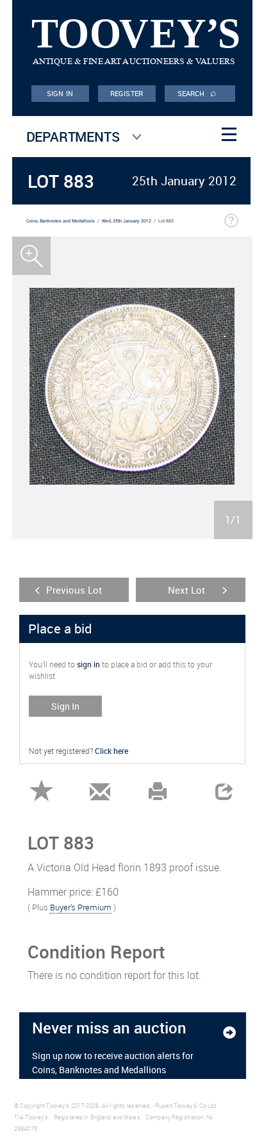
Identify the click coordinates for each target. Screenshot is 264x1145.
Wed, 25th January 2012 (126, 221)
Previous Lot (74, 589)
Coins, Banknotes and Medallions (60, 221)
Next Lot (186, 589)
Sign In (65, 706)
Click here (111, 751)
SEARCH (197, 92)
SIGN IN (60, 93)
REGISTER (126, 93)
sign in (88, 664)
